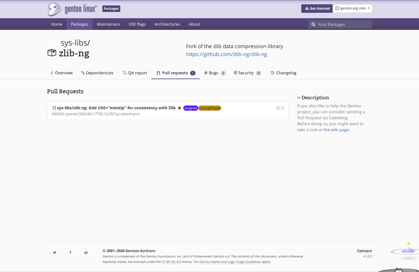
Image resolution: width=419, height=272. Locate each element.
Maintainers (108, 24)
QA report (137, 72)
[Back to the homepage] (72, 9)
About (194, 24)
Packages (79, 24)
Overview (63, 72)
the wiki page (336, 129)
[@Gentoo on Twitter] (54, 252)
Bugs (216, 72)
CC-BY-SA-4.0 (171, 261)
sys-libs (74, 42)
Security (248, 72)
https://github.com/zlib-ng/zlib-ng (226, 54)
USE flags (137, 24)
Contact (364, 250)
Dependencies (99, 72)
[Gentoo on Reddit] (85, 252)
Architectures (167, 24)
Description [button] (315, 97)
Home (56, 24)
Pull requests (177, 72)
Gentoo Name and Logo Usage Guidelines (230, 261)
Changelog (285, 72)
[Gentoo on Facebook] (70, 252)
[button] (317, 8)
